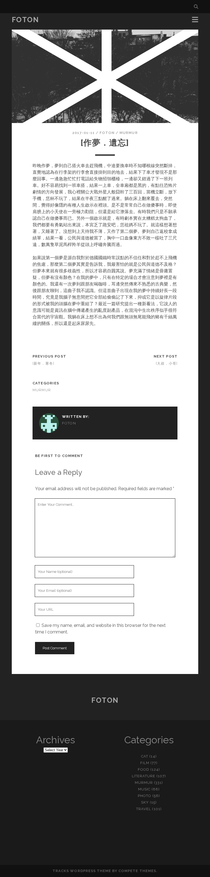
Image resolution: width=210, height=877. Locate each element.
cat (144, 756)
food (143, 769)
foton (107, 133)
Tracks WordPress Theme (81, 871)
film (144, 763)
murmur (128, 133)
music (144, 789)
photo (144, 796)
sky (145, 802)
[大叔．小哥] (167, 363)
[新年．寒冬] (43, 363)
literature (143, 776)
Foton (25, 20)
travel (143, 809)
